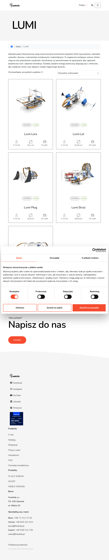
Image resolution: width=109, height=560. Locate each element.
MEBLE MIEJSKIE (16, 486)
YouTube (16, 395)
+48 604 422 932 (24, 522)
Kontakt (17, 340)
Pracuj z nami (14, 450)
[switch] (41, 297)
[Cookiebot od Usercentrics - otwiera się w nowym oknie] (94, 250)
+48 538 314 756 (24, 530)
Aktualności (13, 455)
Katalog (11, 439)
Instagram (17, 389)
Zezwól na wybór (54, 308)
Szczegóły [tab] (54, 258)
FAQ (10, 460)
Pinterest (17, 407)
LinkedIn (16, 401)
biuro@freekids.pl (16, 526)
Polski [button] (82, 5)
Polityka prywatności (18, 544)
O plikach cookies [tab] (90, 258)
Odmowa (20, 308)
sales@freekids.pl (16, 534)
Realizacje (13, 444)
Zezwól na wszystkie (89, 308)
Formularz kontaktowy (18, 465)
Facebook (17, 382)
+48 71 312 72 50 (23, 517)
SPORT (11, 481)
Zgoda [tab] (19, 258)
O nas (11, 434)
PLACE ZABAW (16, 476)
